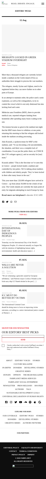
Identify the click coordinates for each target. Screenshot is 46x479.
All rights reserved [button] (23, 461)
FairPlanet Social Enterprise (23, 382)
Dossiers (17, 368)
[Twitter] (15, 402)
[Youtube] (20, 402)
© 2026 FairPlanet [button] (23, 458)
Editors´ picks (27, 416)
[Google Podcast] (39, 402)
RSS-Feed (39, 386)
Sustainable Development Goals (23, 393)
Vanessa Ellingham (12, 65)
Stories (36, 360)
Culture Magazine (23, 364)
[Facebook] (6, 402)
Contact (13, 451)
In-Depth (6, 368)
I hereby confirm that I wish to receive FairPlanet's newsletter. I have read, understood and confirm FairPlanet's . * (25, 347)
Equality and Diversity (32, 448)
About (9, 360)
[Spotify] (30, 402)
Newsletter (9, 386)
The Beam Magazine (33, 375)
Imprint (30, 454)
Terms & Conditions (28, 451)
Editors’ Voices (22, 360)
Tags (28, 389)
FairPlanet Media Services (23, 378)
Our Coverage (10, 416)
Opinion (17, 375)
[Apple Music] (34, 402)
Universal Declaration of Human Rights (23, 396)
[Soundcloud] (25, 402)
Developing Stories (34, 368)
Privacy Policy (18, 454)
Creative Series (23, 371)
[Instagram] (11, 402)
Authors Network (32, 423)
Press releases (24, 386)
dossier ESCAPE (35, 195)
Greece (9, 63)
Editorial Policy (11, 448)
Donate (7, 375)
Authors (19, 389)
